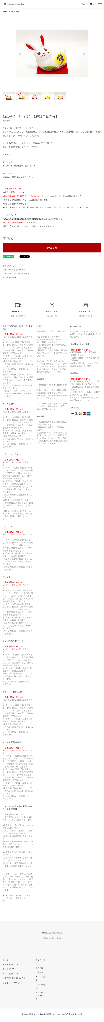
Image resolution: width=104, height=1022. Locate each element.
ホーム (5, 11)
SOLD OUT (52, 247)
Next (84, 53)
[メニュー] (100, 4)
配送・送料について (11, 964)
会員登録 (39, 967)
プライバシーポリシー (12, 982)
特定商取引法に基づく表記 (14, 269)
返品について (8, 265)
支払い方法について (11, 973)
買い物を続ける (9, 277)
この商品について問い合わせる (16, 273)
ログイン (39, 972)
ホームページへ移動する (40, 995)
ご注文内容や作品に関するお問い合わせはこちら (25, 218)
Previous (20, 53)
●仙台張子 (15, 11)
